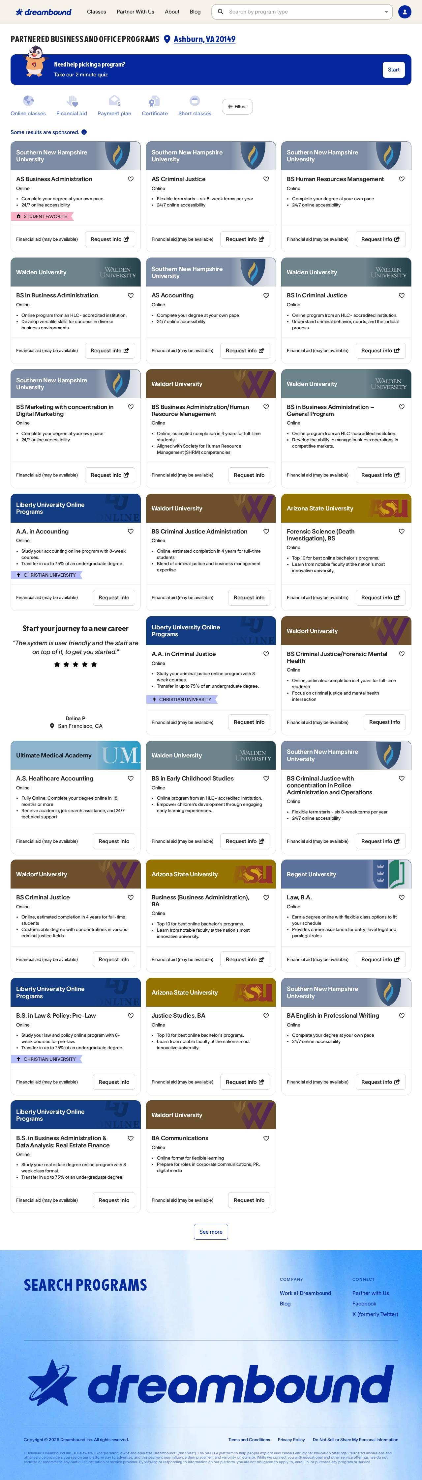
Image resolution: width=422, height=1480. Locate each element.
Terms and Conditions (249, 1439)
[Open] (386, 11)
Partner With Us (135, 11)
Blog (195, 11)
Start (394, 69)
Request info (106, 239)
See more (211, 1232)
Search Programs (85, 1285)
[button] (237, 107)
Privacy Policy (291, 1439)
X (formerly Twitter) (375, 1314)
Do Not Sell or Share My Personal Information (355, 1439)
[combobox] (310, 12)
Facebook (364, 1303)
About (172, 11)
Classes (96, 11)
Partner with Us (370, 1293)
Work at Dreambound (305, 1293)
